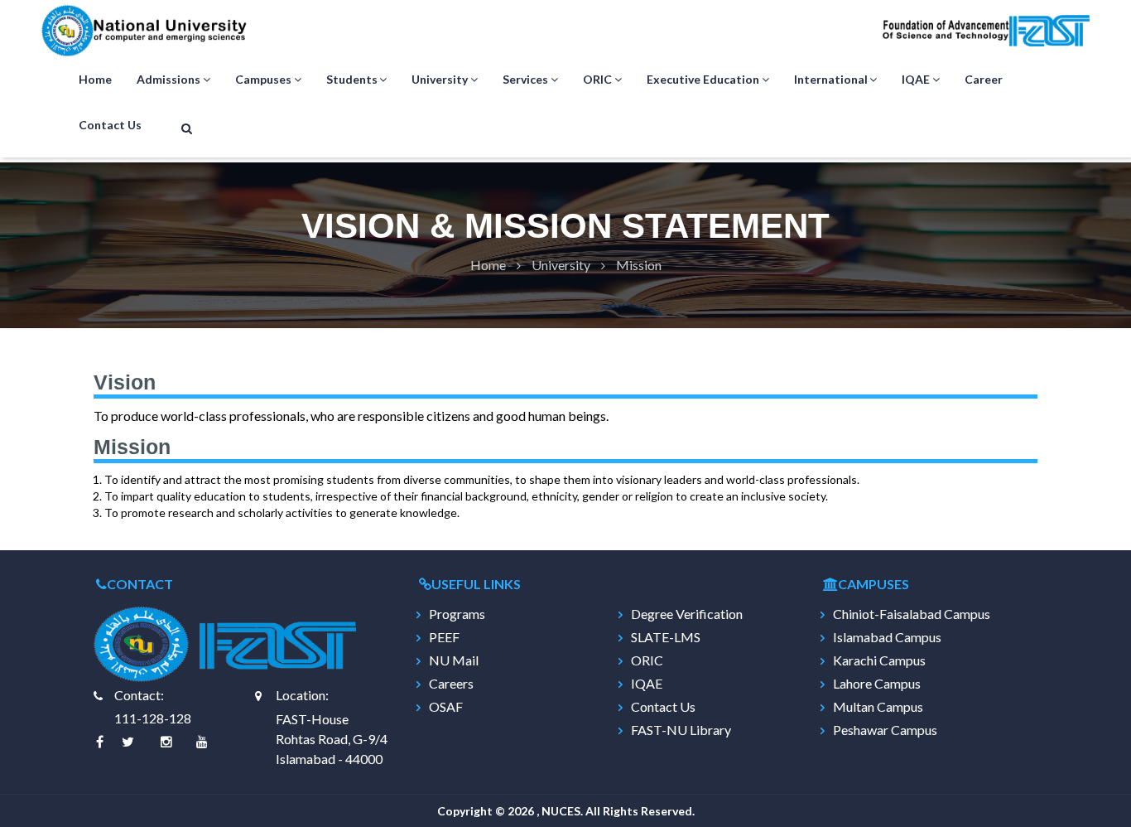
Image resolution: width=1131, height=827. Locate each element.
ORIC (597, 79)
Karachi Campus (879, 660)
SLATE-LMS (665, 637)
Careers (451, 683)
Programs (457, 614)
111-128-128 (152, 718)
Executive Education (703, 79)
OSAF (446, 706)
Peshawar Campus (885, 730)
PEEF (444, 637)
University (439, 79)
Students (352, 79)
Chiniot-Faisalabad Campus (911, 614)
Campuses (263, 79)
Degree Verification (687, 614)
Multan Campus (878, 706)
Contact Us (110, 125)
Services (525, 79)
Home (95, 79)
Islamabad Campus (887, 637)
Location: (302, 695)
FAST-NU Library (681, 730)
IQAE (916, 79)
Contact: (139, 695)
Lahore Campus (877, 683)
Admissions (168, 79)
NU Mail (454, 660)
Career (984, 79)
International (831, 79)
